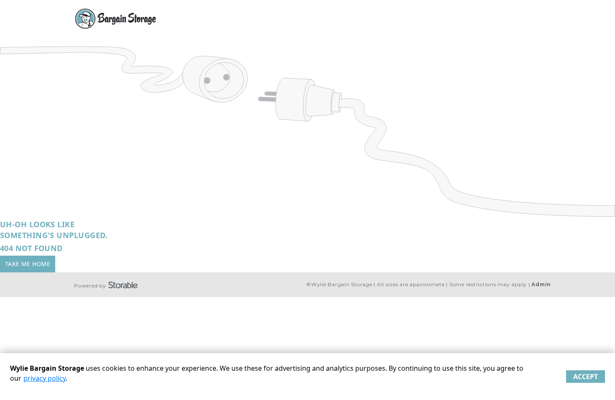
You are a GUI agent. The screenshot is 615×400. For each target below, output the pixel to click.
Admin (541, 284)
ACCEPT (585, 376)
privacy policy (44, 378)
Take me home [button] (27, 264)
